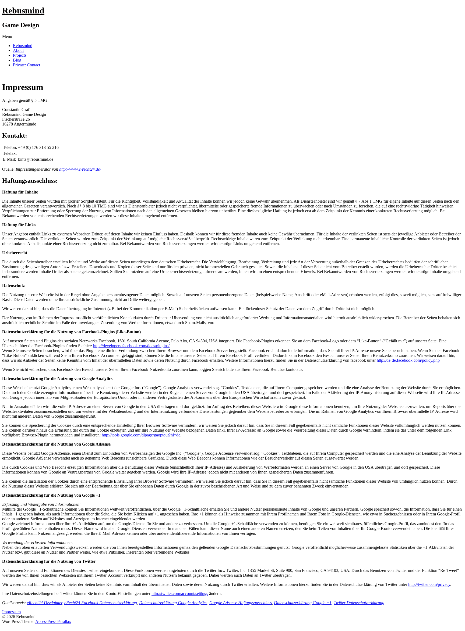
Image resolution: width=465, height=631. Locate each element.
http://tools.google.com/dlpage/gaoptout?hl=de (141, 435)
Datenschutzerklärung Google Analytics (173, 602)
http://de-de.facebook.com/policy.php (408, 360)
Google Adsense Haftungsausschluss (240, 602)
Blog (17, 60)
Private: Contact (26, 65)
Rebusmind (23, 10)
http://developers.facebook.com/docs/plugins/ (131, 345)
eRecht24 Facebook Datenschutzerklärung (100, 602)
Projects (19, 55)
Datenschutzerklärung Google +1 (303, 602)
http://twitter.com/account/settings (180, 593)
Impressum (11, 612)
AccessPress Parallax (53, 621)
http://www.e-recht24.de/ (80, 169)
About (18, 50)
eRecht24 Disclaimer (44, 602)
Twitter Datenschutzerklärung (359, 602)
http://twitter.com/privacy (429, 584)
